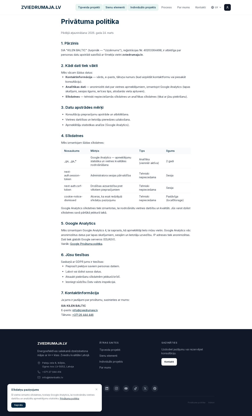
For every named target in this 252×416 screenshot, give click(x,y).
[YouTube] (126, 388)
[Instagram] (116, 388)
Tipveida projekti (89, 7)
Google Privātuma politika (86, 244)
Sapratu (18, 405)
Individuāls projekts (143, 7)
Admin (211, 402)
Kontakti (200, 7)
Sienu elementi (115, 7)
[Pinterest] (154, 388)
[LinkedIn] (106, 388)
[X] (145, 388)
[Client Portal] (227, 7)
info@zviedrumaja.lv (85, 310)
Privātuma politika (196, 402)
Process (166, 7)
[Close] (96, 389)
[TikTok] (135, 388)
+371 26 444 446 (83, 315)
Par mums (183, 7)
